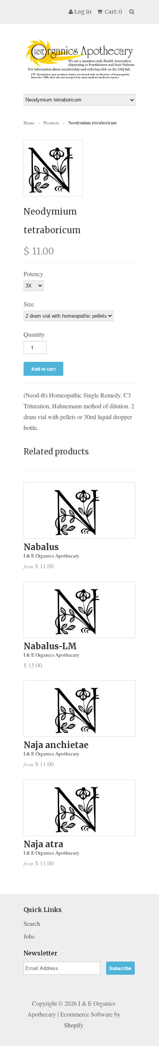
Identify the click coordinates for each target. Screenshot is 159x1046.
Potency (33, 274)
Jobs (29, 936)
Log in (82, 11)
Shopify (73, 1025)
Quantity (34, 334)
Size (29, 304)
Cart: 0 (112, 11)
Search (32, 923)
